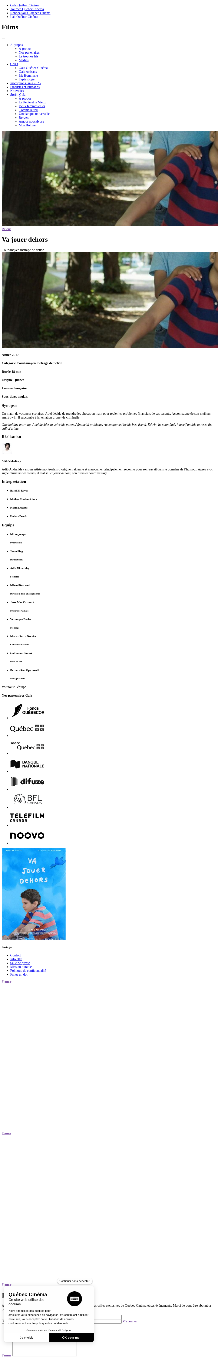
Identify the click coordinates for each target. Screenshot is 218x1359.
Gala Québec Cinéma (24, 5)
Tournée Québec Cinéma (27, 9)
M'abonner (129, 1321)
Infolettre (16, 959)
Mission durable (21, 967)
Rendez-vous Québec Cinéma (30, 13)
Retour (6, 229)
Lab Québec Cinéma (24, 17)
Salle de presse (20, 963)
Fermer (6, 981)
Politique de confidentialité (28, 970)
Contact (15, 955)
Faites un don (19, 974)
